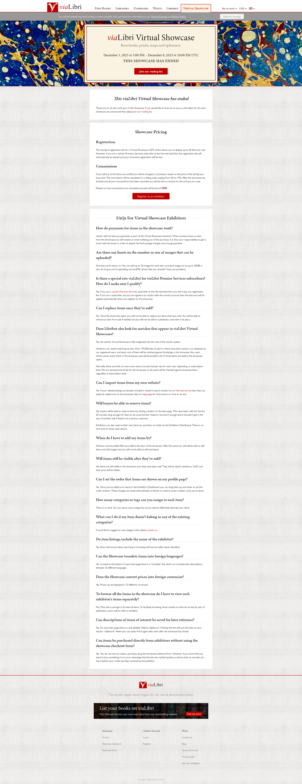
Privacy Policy (179, 16)
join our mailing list (142, 111)
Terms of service (190, 750)
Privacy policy (188, 756)
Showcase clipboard (111, 743)
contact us (152, 530)
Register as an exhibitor (151, 196)
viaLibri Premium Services (124, 291)
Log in (146, 737)
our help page (145, 394)
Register (147, 743)
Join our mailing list (191, 763)
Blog (184, 743)
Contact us (187, 737)
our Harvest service (181, 390)
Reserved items (109, 750)
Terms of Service (159, 16)
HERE (164, 188)
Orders (105, 737)
